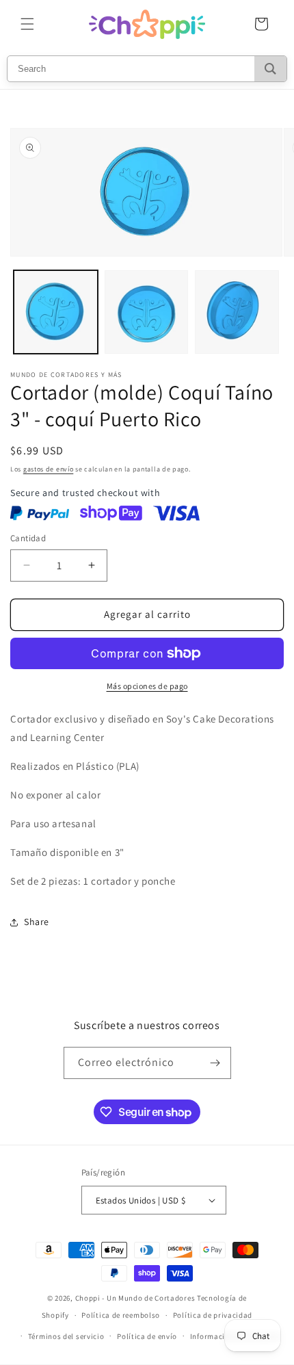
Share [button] (36, 921)
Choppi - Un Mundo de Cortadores (135, 1298)
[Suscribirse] (215, 1063)
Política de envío (147, 1336)
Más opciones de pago (147, 686)
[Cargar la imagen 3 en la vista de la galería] (237, 312)
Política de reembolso (120, 1315)
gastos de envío (48, 469)
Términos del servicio (66, 1336)
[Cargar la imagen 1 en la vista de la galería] (56, 312)
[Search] (270, 68)
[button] (27, 24)
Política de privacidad (212, 1315)
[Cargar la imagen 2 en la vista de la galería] (147, 312)
